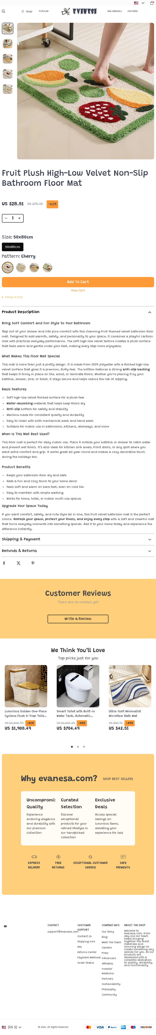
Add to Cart (78, 282)
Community (109, 995)
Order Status (85, 963)
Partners (107, 979)
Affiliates (107, 964)
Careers (107, 948)
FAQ (79, 947)
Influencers (109, 958)
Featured (133, 11)
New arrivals (114, 11)
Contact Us (84, 936)
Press (105, 953)
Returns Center (87, 952)
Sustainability (111, 984)
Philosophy (109, 989)
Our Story (108, 932)
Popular (44, 11)
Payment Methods (89, 957)
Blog (104, 937)
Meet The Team (111, 942)
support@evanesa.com (63, 932)
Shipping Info (86, 942)
